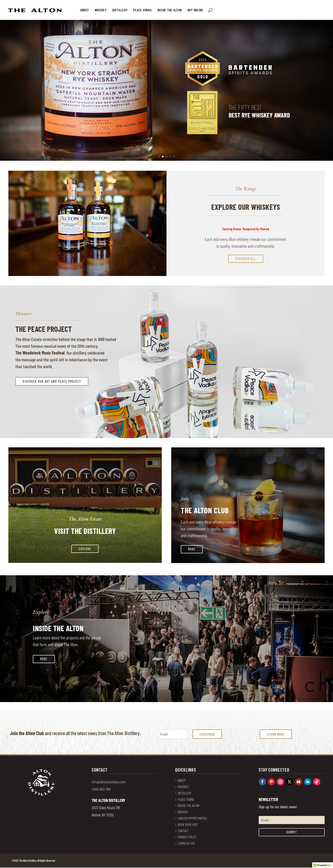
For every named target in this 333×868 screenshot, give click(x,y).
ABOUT (84, 10)
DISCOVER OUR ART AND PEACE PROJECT (52, 381)
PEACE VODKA (142, 10)
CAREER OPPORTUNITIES (192, 818)
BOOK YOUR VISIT (188, 824)
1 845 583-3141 (101, 788)
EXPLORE (85, 549)
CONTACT (183, 830)
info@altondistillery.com (108, 781)
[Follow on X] (289, 781)
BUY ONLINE (196, 10)
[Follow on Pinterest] (271, 781)
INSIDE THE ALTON (169, 10)
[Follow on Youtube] (298, 781)
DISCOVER (44, 102)
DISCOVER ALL (245, 259)
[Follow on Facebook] (262, 781)
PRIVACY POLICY (187, 837)
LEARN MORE (276, 734)
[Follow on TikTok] (316, 781)
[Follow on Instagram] (280, 781)
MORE (191, 549)
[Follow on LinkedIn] (307, 781)
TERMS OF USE (186, 843)
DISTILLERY (120, 10)
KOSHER (183, 812)
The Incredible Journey (53, 53)
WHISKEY (101, 10)
